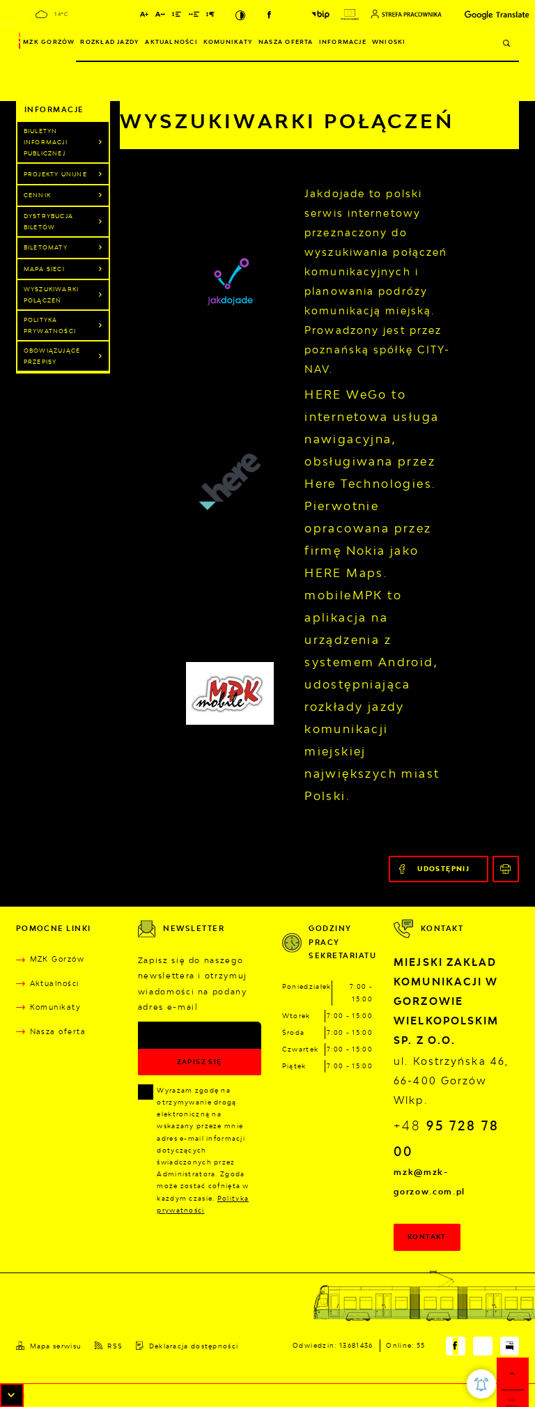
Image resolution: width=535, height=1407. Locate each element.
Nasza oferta (285, 41)
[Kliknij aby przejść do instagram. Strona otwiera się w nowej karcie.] (287, 15)
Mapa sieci (44, 269)
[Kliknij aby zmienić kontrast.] (241, 14)
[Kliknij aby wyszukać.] (507, 43)
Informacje (342, 41)
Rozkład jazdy (109, 41)
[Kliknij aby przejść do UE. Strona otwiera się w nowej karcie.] (350, 14)
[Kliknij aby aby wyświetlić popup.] (481, 1384)
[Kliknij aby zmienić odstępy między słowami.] (194, 15)
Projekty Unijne (55, 174)
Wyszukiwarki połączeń (51, 295)
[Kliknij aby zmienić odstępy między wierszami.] (177, 15)
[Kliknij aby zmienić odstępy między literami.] (160, 15)
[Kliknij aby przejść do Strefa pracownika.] (406, 14)
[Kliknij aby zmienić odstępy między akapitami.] (210, 15)
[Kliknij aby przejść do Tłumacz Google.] (481, 15)
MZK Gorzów (49, 41)
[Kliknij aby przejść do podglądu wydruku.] (506, 869)
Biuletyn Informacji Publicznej (46, 142)
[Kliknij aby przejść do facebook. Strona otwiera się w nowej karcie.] (270, 15)
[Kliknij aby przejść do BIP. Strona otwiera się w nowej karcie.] (320, 14)
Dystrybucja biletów (48, 222)
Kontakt (427, 1236)
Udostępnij (443, 868)
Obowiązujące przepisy (52, 356)
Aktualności (171, 41)
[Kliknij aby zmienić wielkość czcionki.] (144, 15)
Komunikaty (228, 41)
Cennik (37, 195)
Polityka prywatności (50, 325)
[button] (12, 1395)
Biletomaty (46, 247)
